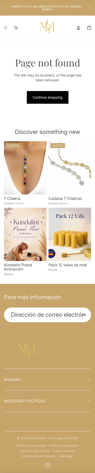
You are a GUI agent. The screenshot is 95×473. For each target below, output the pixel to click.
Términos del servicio (34, 451)
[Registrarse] (84, 315)
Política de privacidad (31, 445)
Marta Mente (37, 438)
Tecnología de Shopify (63, 438)
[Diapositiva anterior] (5, 7)
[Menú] (5, 27)
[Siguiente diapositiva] (89, 7)
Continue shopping (48, 97)
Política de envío (63, 451)
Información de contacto (39, 456)
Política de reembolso (64, 445)
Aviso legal (65, 456)
